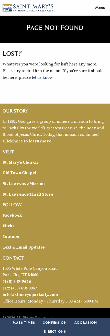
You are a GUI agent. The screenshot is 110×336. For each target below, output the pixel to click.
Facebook (12, 215)
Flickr (9, 226)
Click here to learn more (27, 141)
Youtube (11, 236)
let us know (42, 77)
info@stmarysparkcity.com (30, 294)
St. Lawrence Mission (24, 183)
